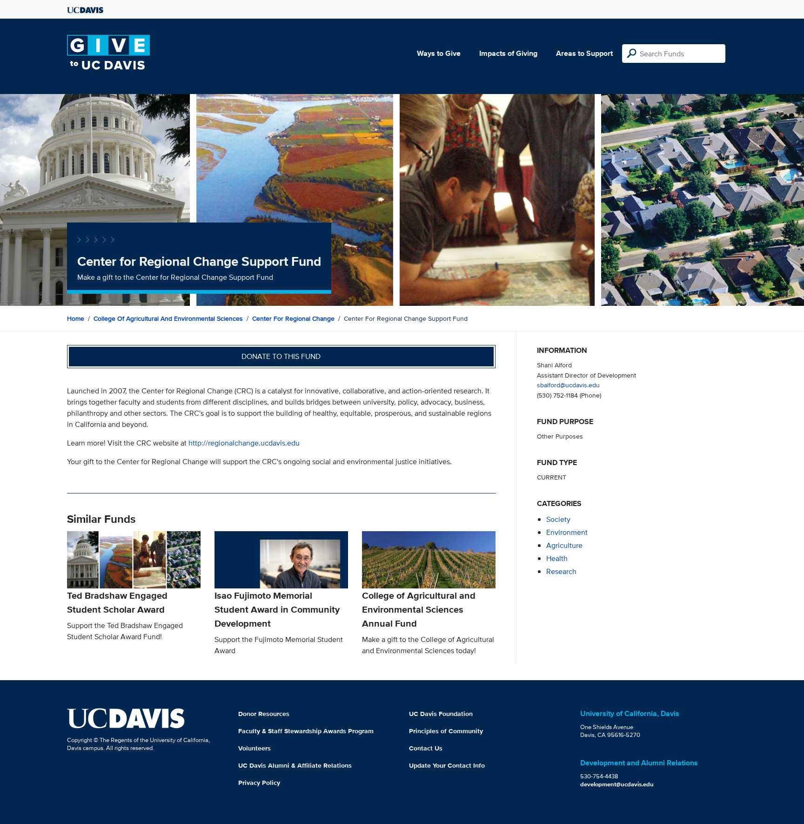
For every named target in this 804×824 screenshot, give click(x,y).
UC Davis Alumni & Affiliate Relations (295, 765)
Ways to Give (439, 53)
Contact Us (425, 748)
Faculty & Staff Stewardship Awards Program (306, 731)
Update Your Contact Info (447, 765)
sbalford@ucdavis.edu (568, 385)
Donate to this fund (281, 356)
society (558, 519)
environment (567, 532)
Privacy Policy (259, 782)
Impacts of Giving (508, 53)
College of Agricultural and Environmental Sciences (168, 318)
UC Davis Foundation (441, 713)
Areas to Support (584, 53)
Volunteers (254, 748)
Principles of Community (446, 731)
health (557, 558)
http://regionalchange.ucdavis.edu (244, 443)
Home (75, 318)
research (561, 571)
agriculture (564, 545)
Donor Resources (263, 713)
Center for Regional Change (293, 318)
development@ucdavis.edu (617, 784)
